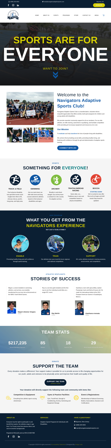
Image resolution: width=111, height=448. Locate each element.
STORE (76, 15)
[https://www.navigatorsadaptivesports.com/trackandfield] (15, 180)
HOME (37, 15)
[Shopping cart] (103, 15)
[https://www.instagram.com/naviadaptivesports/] (13, 5)
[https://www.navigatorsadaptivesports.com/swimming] (35, 180)
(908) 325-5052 (81, 425)
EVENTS (56, 15)
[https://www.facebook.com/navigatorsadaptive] (8, 5)
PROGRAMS (66, 15)
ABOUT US (46, 15)
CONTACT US (86, 15)
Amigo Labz (79, 444)
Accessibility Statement (58, 444)
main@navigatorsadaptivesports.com (54, 1)
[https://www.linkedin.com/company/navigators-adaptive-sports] (18, 5)
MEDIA (97, 15)
